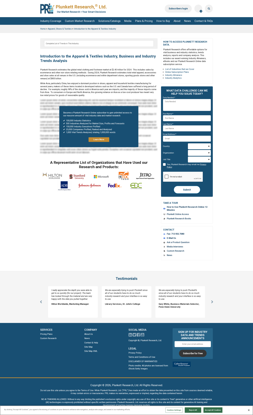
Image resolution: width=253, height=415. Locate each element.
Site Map (88, 347)
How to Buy (163, 21)
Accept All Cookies (213, 410)
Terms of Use (87, 390)
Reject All (193, 410)
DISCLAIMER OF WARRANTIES (142, 361)
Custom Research (175, 251)
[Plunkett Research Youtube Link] (142, 335)
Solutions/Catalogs (109, 21)
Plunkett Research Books (179, 218)
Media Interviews (175, 246)
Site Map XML (91, 351)
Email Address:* (169, 134)
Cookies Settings (174, 410)
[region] (126, 410)
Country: (166, 146)
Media (127, 21)
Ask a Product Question (178, 242)
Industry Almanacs (173, 75)
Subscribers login (178, 8)
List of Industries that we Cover (179, 69)
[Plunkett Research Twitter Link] (135, 335)
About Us (88, 334)
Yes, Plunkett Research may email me (186, 165)
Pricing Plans (46, 334)
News (187, 21)
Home (43, 29)
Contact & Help (91, 342)
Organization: (168, 153)
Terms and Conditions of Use (141, 357)
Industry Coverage (50, 21)
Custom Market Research (80, 21)
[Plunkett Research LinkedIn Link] (130, 335)
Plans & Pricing (144, 21)
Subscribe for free (193, 353)
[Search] (209, 9)
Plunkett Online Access (178, 214)
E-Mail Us (171, 238)
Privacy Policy (135, 353)
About (177, 21)
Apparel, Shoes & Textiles (60, 29)
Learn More (98, 139)
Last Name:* (168, 124)
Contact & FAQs (203, 21)
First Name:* (168, 114)
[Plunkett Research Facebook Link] (138, 335)
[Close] (249, 410)
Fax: (175, 234)
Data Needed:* (169, 98)
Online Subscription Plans (177, 72)
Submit (187, 189)
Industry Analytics (173, 78)
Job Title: (167, 159)
